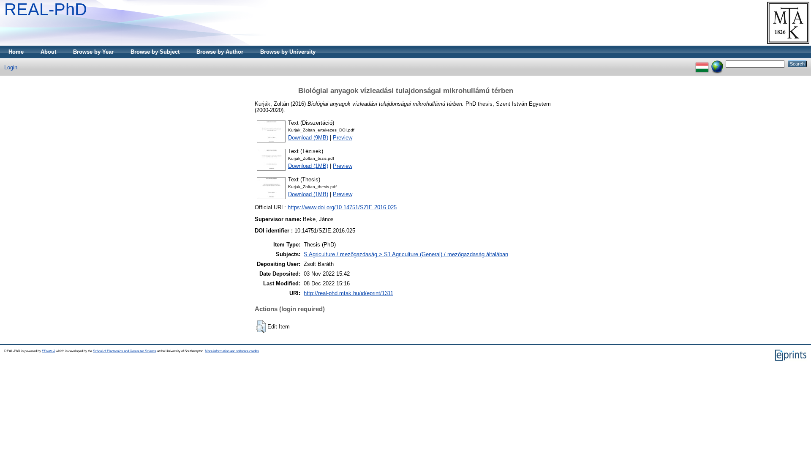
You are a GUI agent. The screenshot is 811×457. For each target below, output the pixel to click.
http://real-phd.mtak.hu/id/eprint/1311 (348, 293)
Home (16, 52)
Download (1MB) (308, 166)
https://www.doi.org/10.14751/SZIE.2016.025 (342, 207)
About (48, 52)
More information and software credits (232, 351)
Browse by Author (219, 52)
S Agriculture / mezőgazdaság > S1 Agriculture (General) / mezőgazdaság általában (406, 254)
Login (10, 67)
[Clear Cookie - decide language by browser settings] (717, 63)
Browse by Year (93, 52)
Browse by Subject (155, 52)
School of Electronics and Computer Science (124, 351)
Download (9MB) (308, 137)
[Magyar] (702, 63)
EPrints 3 (48, 351)
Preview (342, 137)
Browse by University (288, 52)
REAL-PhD (45, 9)
